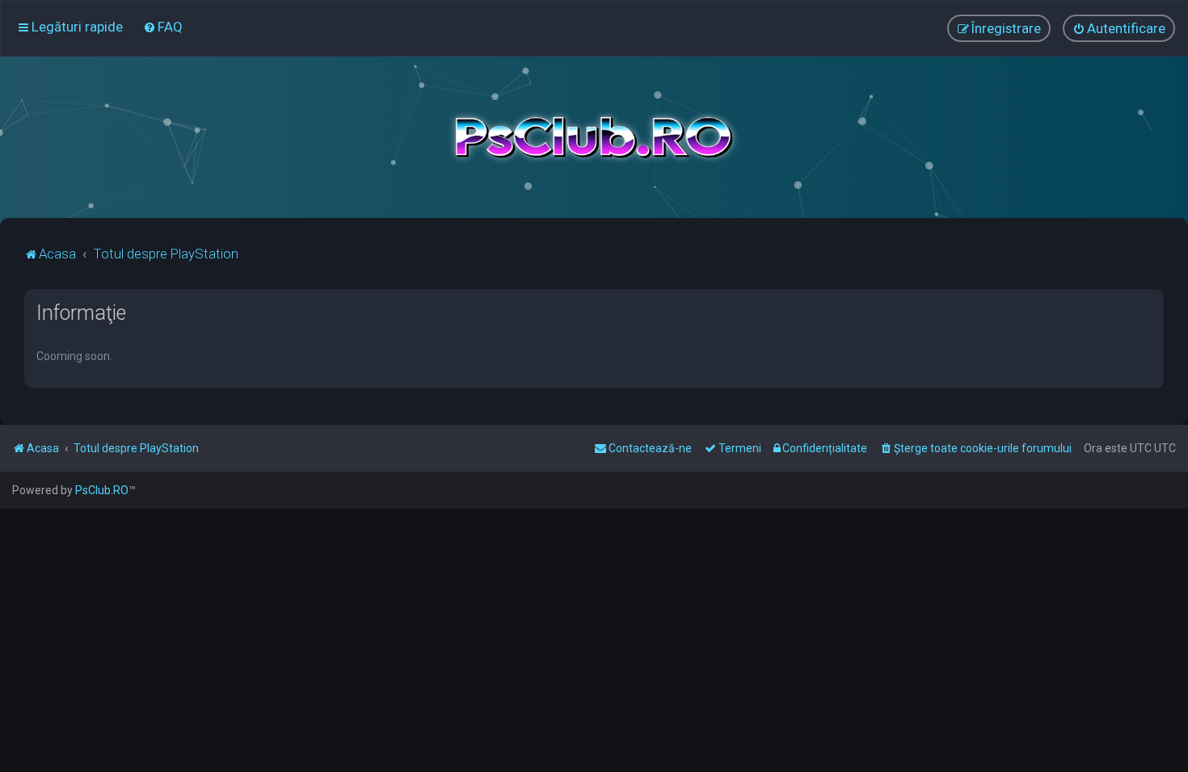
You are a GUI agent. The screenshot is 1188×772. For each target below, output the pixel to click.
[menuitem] (163, 27)
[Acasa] (594, 137)
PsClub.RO (101, 490)
